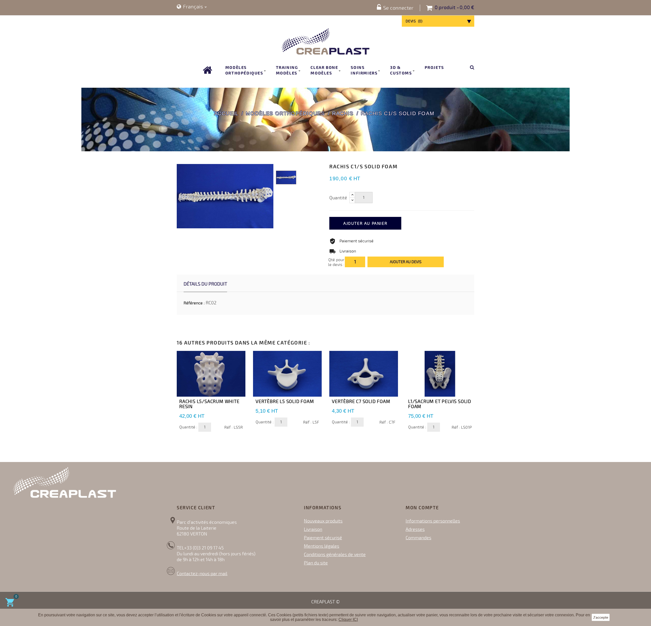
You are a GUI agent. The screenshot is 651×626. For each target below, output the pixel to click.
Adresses (415, 529)
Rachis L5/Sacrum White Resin (209, 404)
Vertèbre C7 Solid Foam (361, 401)
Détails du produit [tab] (205, 284)
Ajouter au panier (365, 223)
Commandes (418, 538)
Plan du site (316, 563)
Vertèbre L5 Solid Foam (285, 401)
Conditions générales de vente (335, 554)
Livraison (313, 529)
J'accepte (600, 617)
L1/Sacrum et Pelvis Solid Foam (439, 404)
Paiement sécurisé (323, 538)
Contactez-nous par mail (202, 573)
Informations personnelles (433, 521)
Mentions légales (321, 546)
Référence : (194, 303)
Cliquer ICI (348, 619)
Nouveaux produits (323, 521)
